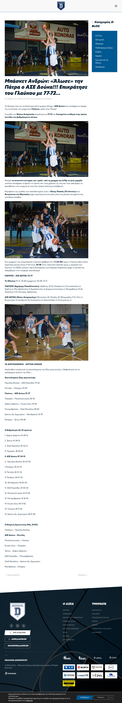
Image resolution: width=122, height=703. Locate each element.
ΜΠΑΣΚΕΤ (96, 614)
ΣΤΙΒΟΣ (95, 621)
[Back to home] (61, 6)
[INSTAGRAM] (17, 626)
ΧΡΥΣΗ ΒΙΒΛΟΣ (68, 625)
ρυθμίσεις (29, 701)
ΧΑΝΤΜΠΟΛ (97, 610)
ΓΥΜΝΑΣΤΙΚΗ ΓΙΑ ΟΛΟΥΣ (101, 629)
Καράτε (98, 56)
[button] (116, 6)
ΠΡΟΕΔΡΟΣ (67, 614)
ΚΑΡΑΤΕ (95, 625)
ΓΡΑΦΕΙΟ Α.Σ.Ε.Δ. (69, 621)
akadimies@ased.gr (18, 646)
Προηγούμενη (13, 575)
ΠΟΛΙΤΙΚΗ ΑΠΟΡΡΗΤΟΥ (16, 660)
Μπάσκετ (48, 99)
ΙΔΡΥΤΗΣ (66, 610)
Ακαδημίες (100, 67)
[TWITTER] (23, 626)
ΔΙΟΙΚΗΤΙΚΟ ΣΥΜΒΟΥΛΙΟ (73, 618)
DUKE (65, 632)
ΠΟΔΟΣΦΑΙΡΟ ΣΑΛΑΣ (100, 618)
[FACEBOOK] (11, 626)
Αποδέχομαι (84, 697)
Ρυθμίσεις (100, 697)
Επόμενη (82, 575)
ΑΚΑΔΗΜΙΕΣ (96, 632)
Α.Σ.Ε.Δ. (98, 36)
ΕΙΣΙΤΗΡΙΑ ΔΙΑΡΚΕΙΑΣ (71, 629)
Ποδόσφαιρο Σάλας (104, 48)
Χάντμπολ (99, 40)
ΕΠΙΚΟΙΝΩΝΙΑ (68, 640)
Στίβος (98, 52)
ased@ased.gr (19, 639)
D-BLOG (66, 636)
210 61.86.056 (19, 633)
